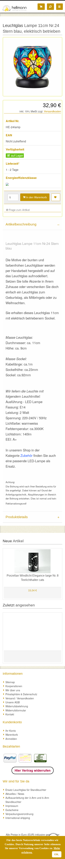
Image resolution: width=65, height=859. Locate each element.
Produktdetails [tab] (17, 517)
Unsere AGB (12, 702)
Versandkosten (52, 111)
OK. (56, 854)
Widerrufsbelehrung (16, 706)
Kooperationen (13, 686)
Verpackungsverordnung (19, 814)
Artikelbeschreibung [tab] (21, 224)
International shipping (17, 818)
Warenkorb (11, 734)
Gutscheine (11, 810)
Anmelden (11, 739)
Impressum (11, 806)
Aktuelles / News (14, 794)
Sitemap (10, 682)
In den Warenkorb (36, 197)
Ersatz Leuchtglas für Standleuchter (25, 790)
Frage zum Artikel (19, 210)
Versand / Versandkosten (19, 698)
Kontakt (9, 714)
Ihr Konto (10, 730)
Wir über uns (12, 690)
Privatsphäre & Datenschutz (21, 694)
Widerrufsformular (15, 710)
